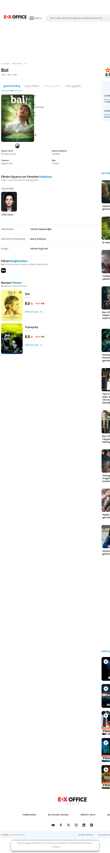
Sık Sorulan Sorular (58, 814)
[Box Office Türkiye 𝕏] (68, 825)
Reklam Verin (88, 814)
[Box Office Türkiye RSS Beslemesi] (91, 825)
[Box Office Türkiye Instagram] (76, 825)
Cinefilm (56, 154)
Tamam (56, 847)
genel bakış (11, 86)
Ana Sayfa (5, 63)
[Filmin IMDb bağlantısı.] (3, 270)
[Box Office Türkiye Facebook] (61, 825)
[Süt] (12, 305)
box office (32, 86)
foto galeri (73, 86)
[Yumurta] (12, 338)
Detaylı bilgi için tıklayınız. (81, 843)
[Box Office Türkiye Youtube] (53, 825)
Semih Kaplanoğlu (34, 107)
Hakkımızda (29, 814)
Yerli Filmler (16, 63)
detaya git (32, 311)
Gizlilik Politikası (86, 834)
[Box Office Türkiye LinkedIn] (84, 825)
